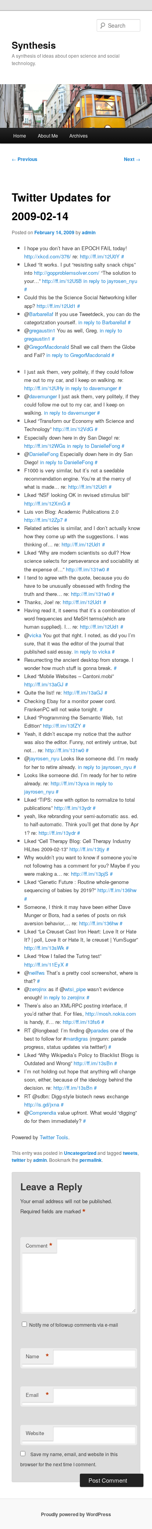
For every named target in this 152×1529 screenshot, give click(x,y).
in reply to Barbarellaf (102, 322)
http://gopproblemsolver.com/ (66, 272)
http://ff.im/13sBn (93, 1063)
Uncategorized (80, 1152)
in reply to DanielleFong (93, 445)
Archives (78, 135)
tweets (130, 1152)
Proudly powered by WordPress (76, 1514)
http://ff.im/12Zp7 (43, 519)
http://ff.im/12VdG (73, 429)
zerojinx (38, 989)
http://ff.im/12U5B (62, 281)
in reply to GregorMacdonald (78, 355)
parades (100, 1030)
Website (35, 1433)
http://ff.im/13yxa (70, 783)
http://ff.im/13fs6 (81, 1021)
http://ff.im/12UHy (44, 388)
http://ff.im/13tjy (87, 849)
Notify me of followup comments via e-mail (73, 1324)
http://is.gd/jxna (41, 1104)
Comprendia (42, 1112)
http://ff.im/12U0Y (100, 256)
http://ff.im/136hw (116, 890)
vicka (35, 635)
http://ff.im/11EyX (44, 964)
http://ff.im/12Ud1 (56, 305)
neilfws (37, 972)
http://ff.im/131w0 (85, 569)
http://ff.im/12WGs (44, 445)
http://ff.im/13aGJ (44, 684)
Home (19, 135)
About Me (48, 135)
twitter (19, 1159)
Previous (24, 159)
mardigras (77, 1038)
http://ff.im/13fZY (62, 725)
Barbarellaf (41, 314)
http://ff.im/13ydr (72, 807)
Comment (39, 1245)
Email (37, 1395)
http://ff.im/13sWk (44, 947)
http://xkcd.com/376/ (47, 256)
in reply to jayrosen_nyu (110, 281)
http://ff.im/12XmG (45, 503)
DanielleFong (43, 454)
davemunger (43, 396)
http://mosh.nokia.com (110, 1013)
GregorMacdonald (49, 346)
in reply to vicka (92, 651)
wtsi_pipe (75, 989)
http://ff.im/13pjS (89, 873)
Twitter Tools (54, 1137)
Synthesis (34, 44)
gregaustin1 (42, 330)
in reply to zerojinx (64, 997)
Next (132, 159)
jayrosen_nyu (44, 758)
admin (88, 232)
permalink (91, 1159)
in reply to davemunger (91, 388)
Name (37, 1356)
